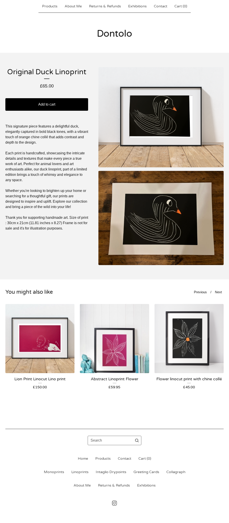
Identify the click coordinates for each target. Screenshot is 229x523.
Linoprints (80, 472)
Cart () (180, 6)
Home (83, 458)
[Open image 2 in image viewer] (161, 218)
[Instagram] (114, 503)
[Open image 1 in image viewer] (161, 117)
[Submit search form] (137, 440)
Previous (200, 292)
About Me (73, 6)
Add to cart (46, 104)
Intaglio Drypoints (111, 472)
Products (49, 6)
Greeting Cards (146, 472)
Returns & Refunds (105, 6)
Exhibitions (137, 6)
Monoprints (54, 472)
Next (218, 292)
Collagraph (175, 472)
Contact (160, 6)
